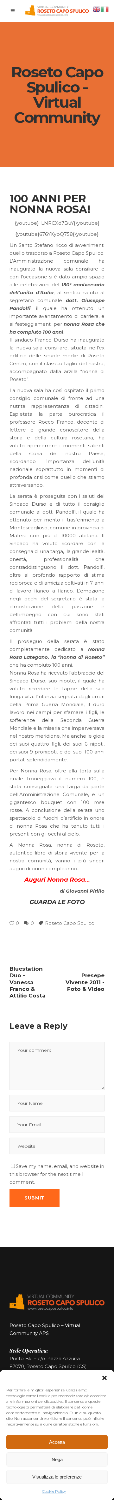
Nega (57, 1459)
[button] (104, 1378)
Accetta (57, 1442)
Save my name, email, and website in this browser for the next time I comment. (57, 1174)
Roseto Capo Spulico (69, 923)
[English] (97, 9)
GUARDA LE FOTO (57, 902)
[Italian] (105, 9)
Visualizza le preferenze (57, 1476)
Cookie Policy (54, 1491)
